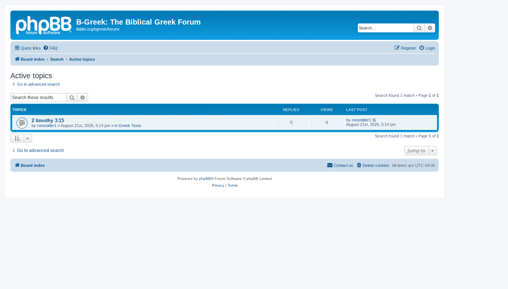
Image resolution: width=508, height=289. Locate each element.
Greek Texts (130, 125)
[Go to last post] (374, 120)
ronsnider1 (47, 125)
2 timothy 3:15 (48, 120)
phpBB (205, 179)
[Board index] (44, 24)
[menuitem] (50, 48)
